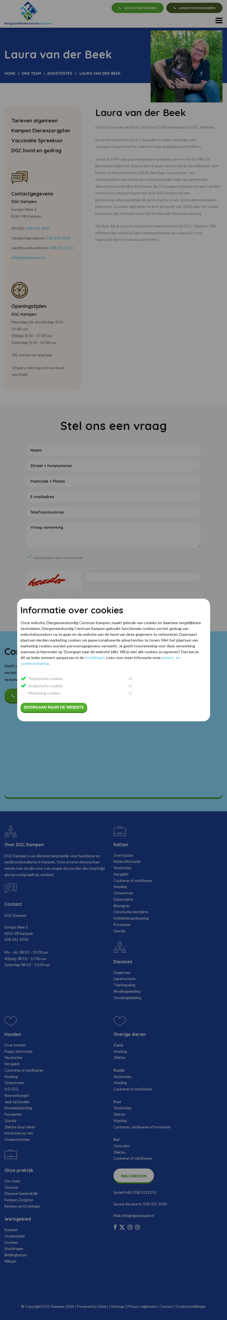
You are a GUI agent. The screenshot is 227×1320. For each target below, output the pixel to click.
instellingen (95, 657)
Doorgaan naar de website (54, 707)
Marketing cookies (44, 693)
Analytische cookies (46, 685)
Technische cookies (46, 678)
